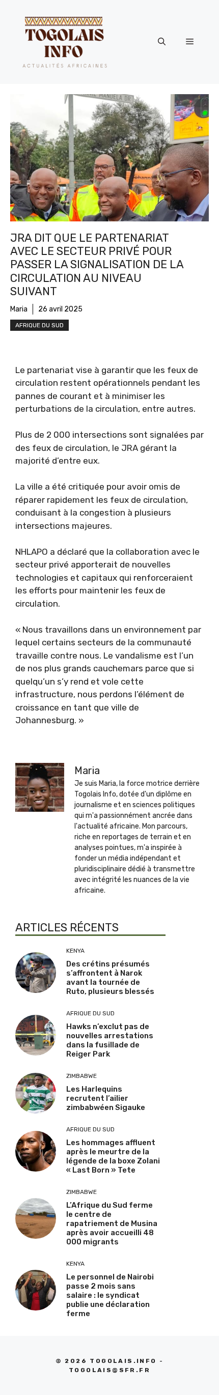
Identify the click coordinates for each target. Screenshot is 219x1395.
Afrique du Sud (39, 325)
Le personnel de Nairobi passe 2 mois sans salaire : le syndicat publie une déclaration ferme (110, 1295)
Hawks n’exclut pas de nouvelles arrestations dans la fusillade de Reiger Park (109, 1040)
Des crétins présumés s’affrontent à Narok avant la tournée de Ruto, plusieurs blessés (110, 977)
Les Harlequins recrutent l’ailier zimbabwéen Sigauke (105, 1098)
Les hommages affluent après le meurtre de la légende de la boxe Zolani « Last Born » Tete (113, 1156)
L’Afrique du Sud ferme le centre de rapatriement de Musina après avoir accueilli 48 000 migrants (111, 1223)
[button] (162, 41)
